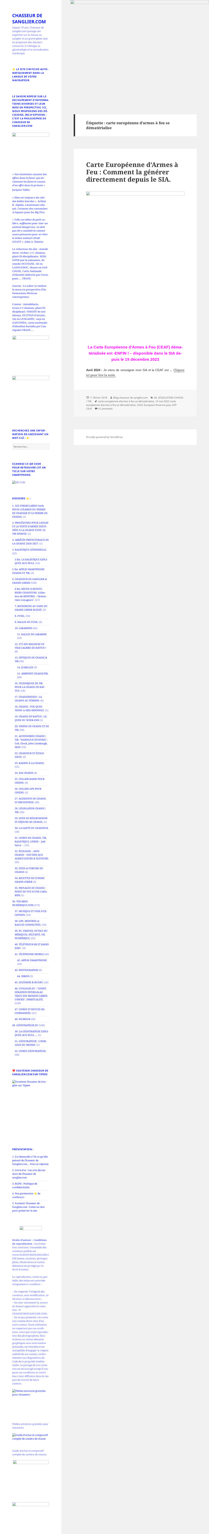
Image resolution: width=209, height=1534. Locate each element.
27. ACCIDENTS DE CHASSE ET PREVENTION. (30, 800)
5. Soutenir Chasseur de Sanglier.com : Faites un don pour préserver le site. (28, 1206)
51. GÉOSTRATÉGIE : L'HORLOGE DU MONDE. (31, 1043)
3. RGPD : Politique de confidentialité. (24, 1185)
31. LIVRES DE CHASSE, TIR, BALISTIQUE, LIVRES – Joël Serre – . (31, 841)
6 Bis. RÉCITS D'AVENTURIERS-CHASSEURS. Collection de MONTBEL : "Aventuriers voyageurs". (31, 594)
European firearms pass (157, 405)
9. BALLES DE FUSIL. (26, 622)
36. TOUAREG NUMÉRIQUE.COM (22, 903)
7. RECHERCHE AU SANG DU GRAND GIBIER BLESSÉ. (31, 607)
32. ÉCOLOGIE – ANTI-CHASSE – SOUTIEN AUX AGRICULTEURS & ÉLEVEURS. (32, 854)
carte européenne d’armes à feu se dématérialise (126, 401)
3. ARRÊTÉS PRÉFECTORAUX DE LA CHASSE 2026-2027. (30, 541)
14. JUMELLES (25, 667)
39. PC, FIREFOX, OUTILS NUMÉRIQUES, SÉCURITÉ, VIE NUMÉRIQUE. (31, 934)
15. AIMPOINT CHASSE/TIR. (32, 673)
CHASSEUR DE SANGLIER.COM (29, 18)
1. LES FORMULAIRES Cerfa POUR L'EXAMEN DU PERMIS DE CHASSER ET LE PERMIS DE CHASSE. (30, 511)
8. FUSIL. (20, 616)
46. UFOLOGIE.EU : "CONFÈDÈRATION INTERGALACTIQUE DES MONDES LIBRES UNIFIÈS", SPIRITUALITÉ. (31, 994)
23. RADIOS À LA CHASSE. (29, 763)
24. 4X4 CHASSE (24, 773)
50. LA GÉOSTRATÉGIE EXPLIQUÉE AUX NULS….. (32, 1033)
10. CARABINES (23, 628)
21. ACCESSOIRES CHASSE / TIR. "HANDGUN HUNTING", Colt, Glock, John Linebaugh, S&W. (31, 741)
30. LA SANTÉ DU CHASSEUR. (32, 828)
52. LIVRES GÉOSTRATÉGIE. (30, 1051)
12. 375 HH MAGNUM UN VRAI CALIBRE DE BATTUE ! (30, 645)
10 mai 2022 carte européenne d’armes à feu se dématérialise (131, 403)
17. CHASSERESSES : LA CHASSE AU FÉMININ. (28, 698)
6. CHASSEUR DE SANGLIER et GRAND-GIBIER (29, 580)
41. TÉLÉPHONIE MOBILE (29, 954)
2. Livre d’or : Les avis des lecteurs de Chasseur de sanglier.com (29, 1173)
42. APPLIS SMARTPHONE (32, 960)
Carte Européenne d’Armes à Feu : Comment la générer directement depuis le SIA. (132, 172)
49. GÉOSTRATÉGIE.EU (25, 1025)
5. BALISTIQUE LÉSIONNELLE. (29, 549)
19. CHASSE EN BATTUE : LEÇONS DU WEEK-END (31, 718)
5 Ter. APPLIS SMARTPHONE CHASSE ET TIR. (28, 571)
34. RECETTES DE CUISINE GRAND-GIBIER (29, 879)
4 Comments (105, 408)
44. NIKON (23, 976)
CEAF (140, 405)
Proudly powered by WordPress (104, 437)
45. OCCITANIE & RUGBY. (29, 982)
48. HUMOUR (22, 1019)
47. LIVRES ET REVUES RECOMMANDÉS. (30, 1011)
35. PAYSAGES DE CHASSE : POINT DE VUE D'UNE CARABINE (31, 891)
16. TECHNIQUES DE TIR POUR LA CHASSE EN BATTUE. (30, 687)
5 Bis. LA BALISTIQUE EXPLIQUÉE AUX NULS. (31, 561)
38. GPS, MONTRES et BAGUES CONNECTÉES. (28, 922)
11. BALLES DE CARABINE (32, 634)
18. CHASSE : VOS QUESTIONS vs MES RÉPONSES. (29, 708)
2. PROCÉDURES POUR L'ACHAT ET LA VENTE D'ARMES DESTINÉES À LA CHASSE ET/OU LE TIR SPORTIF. (30, 528)
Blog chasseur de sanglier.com (130, 397)
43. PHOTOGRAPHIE (26, 970)
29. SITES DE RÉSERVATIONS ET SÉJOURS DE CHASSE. (31, 820)
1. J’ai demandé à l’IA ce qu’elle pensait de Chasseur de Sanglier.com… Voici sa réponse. (30, 1160)
